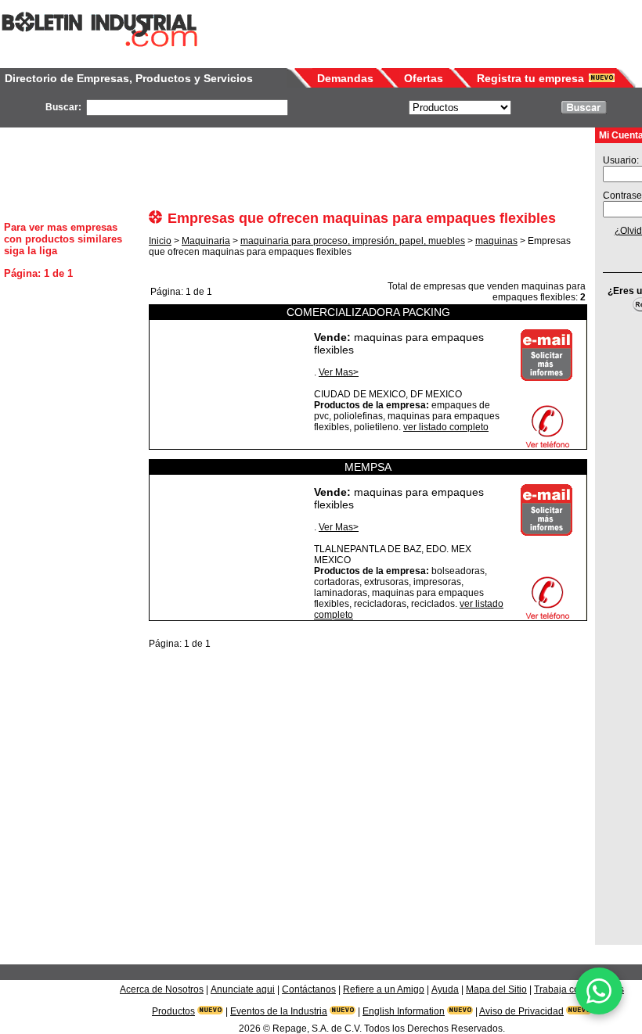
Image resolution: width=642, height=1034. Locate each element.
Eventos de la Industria (278, 1011)
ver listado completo (446, 427)
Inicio (160, 240)
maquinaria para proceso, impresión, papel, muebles (352, 240)
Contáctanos (309, 989)
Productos (173, 1011)
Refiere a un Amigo (383, 989)
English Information (403, 1011)
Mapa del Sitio (496, 989)
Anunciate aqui (243, 989)
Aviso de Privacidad (521, 1011)
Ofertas (423, 78)
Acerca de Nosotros (162, 989)
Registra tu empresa (530, 78)
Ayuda (445, 989)
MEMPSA (367, 467)
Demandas (345, 78)
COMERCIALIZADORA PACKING (368, 312)
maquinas (496, 240)
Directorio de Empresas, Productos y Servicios (129, 78)
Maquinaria (206, 240)
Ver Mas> (339, 372)
